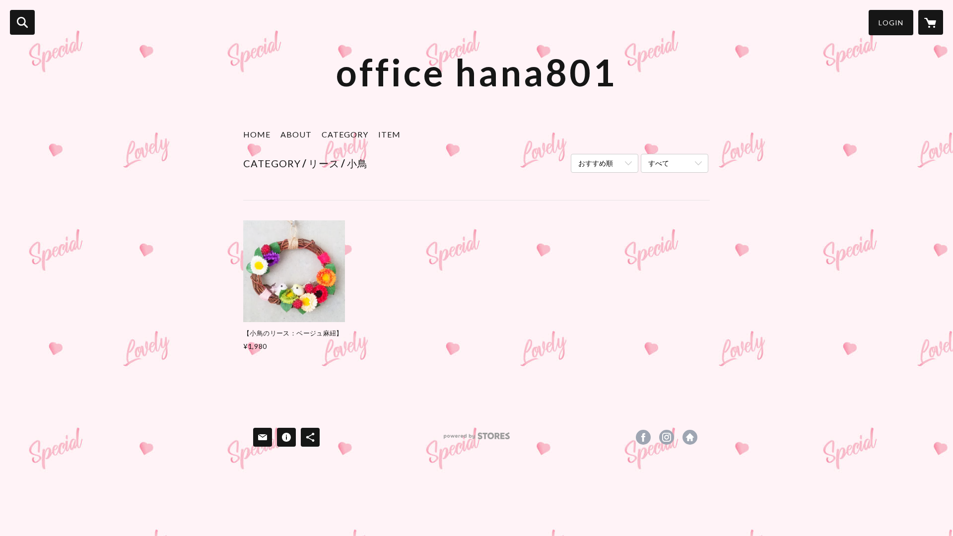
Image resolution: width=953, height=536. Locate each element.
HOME (257, 134)
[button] (891, 22)
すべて (658, 163)
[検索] (22, 22)
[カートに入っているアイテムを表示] (930, 22)
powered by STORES (477, 439)
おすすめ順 (595, 163)
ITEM (389, 134)
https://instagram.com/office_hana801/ (666, 437)
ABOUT (296, 134)
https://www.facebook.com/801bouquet (643, 437)
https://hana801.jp (689, 437)
